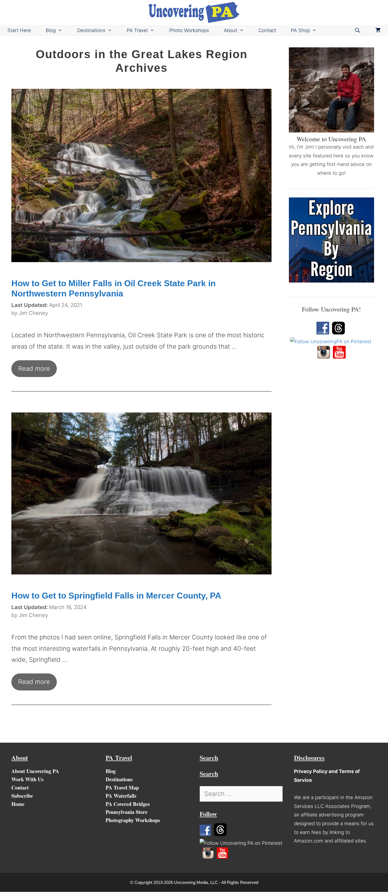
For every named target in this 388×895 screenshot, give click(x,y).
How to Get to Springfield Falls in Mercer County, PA (116, 595)
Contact (267, 30)
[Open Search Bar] (357, 30)
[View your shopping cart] (378, 30)
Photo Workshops (189, 30)
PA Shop (300, 30)
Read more (34, 368)
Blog (51, 30)
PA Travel (137, 30)
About (230, 30)
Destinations (91, 30)
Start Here (19, 30)
